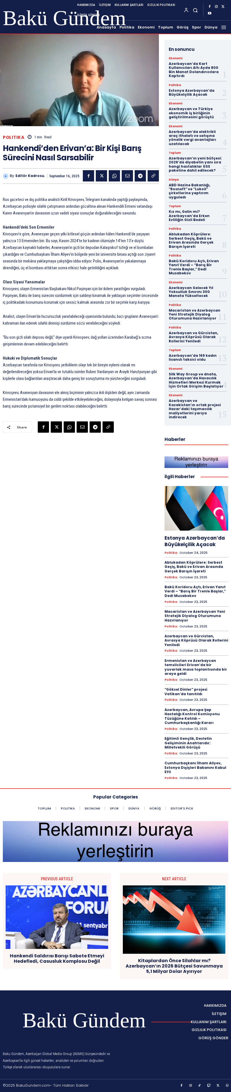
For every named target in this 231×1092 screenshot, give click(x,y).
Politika (13, 137)
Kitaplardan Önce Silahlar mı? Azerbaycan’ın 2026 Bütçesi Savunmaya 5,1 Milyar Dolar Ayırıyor (174, 966)
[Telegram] (140, 175)
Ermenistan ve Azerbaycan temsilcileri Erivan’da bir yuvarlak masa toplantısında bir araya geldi (196, 667)
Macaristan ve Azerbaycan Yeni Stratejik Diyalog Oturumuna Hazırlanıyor (194, 314)
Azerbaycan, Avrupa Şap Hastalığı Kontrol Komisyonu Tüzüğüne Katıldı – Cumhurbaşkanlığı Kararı (192, 716)
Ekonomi (175, 58)
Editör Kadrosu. (30, 176)
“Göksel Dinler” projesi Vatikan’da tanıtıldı (186, 691)
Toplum (175, 153)
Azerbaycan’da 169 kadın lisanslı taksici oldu (193, 357)
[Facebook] (209, 6)
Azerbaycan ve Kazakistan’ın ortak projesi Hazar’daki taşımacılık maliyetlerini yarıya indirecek (195, 408)
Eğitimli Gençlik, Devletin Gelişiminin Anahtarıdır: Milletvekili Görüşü (188, 743)
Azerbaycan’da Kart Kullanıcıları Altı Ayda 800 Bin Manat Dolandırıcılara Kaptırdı (194, 69)
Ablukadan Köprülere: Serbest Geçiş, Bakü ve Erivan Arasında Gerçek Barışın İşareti (191, 240)
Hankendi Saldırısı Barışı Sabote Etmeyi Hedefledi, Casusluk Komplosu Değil (57, 958)
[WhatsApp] (114, 175)
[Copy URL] (153, 175)
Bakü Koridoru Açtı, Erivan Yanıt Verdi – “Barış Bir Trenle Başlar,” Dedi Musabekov (194, 267)
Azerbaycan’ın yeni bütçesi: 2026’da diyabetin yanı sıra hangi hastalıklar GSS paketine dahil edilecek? (195, 164)
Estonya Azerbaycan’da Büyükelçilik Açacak (191, 92)
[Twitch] (209, 1086)
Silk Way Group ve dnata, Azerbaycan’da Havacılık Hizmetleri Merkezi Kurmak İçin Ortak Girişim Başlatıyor (196, 380)
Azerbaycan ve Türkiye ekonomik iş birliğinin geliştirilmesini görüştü (191, 112)
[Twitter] (223, 6)
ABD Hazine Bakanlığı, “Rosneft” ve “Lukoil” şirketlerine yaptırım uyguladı (189, 191)
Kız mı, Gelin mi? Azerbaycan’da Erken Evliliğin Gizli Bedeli (189, 215)
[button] (195, 10)
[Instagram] (216, 6)
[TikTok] (200, 1086)
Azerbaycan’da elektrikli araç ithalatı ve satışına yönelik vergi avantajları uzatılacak (192, 137)
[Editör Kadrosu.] (6, 176)
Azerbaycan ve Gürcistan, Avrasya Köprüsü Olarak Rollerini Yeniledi (193, 337)
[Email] (127, 175)
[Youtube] (209, 13)
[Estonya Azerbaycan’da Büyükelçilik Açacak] (196, 508)
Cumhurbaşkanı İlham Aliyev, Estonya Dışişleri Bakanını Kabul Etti (195, 767)
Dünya (174, 179)
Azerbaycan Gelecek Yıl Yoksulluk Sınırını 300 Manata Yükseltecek (191, 291)
